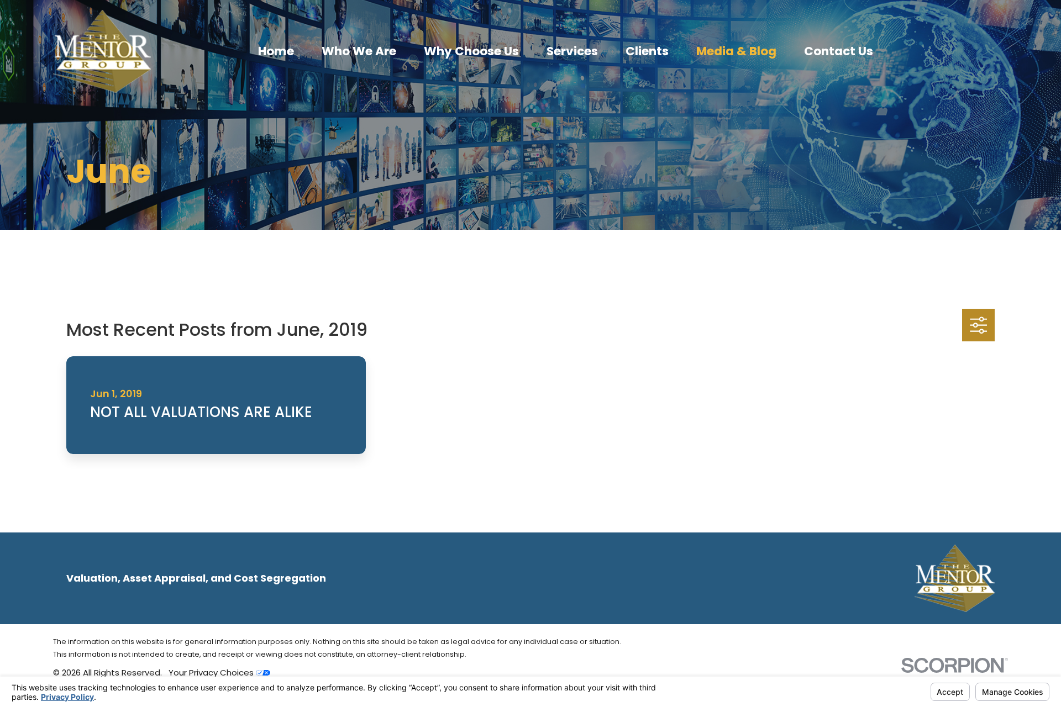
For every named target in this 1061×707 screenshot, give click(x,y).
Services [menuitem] (572, 51)
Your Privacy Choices (212, 672)
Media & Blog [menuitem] (736, 51)
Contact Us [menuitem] (838, 51)
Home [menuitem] (276, 51)
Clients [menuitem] (647, 51)
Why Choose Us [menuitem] (471, 51)
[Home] (102, 51)
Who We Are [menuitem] (359, 51)
